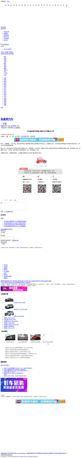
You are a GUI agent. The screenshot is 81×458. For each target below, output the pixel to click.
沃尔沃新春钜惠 (22, 342)
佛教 (5, 104)
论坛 (5, 71)
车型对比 (6, 38)
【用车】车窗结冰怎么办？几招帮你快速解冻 (17, 357)
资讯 (5, 79)
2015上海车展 (7, 49)
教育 (5, 94)
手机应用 (6, 31)
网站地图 (11, 53)
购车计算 (6, 36)
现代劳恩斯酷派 (17, 282)
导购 (5, 60)
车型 (5, 61)
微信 (7, 44)
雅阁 (2, 281)
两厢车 (6, 268)
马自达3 (3, 282)
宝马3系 (11, 281)
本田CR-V (17, 309)
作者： (2, 211)
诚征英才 (33, 453)
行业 (5, 75)
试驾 (5, 58)
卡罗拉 (42, 281)
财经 (5, 81)
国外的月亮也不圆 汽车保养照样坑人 (14, 373)
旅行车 (6, 274)
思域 (19, 281)
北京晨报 (23, 136)
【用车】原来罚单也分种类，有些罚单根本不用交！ (19, 355)
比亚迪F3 (46, 281)
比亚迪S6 (10, 282)
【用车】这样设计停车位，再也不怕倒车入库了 (18, 351)
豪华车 (6, 270)
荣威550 (28, 282)
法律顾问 (50, 453)
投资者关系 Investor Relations (17, 453)
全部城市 (66, 5)
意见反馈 (55, 453)
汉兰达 (16, 302)
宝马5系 (31, 281)
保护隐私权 (39, 453)
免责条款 (45, 453)
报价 (5, 65)
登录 (2, 53)
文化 (5, 96)
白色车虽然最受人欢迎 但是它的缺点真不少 (16, 370)
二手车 (6, 73)
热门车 (6, 265)
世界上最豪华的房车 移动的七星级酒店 (15, 369)
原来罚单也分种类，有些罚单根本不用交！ (16, 375)
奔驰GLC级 (7, 324)
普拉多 (38, 281)
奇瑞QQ (24, 282)
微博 (4, 44)
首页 (5, 78)
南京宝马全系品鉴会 (48, 343)
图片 (5, 63)
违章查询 (6, 35)
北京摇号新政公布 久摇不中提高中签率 (15, 223)
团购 (5, 68)
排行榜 (6, 40)
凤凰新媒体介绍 (5, 453)
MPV (5, 273)
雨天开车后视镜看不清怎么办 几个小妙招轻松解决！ (18, 368)
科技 (5, 91)
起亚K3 (16, 281)
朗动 (6, 282)
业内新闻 (13, 125)
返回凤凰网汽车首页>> (7, 229)
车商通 (6, 52)
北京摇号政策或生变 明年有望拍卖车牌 (15, 224)
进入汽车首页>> (5, 365)
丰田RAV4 (7, 321)
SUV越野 (6, 271)
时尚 (5, 86)
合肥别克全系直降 (35, 342)
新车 (5, 56)
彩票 (5, 103)
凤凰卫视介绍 (62, 453)
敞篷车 (6, 278)
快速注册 (5, 53)
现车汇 (6, 70)
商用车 (11, 52)
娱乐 (5, 83)
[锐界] (9, 316)
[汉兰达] (9, 302)
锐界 (15, 316)
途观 (5, 318)
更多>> (3, 218)
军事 (5, 99)
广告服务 (28, 453)
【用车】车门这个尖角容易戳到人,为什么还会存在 (19, 347)
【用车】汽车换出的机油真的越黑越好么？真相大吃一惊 (20, 353)
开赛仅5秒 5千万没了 (10, 372)
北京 (8, 1)
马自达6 (27, 281)
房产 (5, 89)
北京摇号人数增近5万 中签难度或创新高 (15, 221)
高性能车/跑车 (8, 276)
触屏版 (6, 33)
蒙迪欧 (7, 281)
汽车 (5, 88)
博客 (5, 101)
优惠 (5, 66)
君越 (50, 281)
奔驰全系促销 (10, 342)
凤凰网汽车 (7, 119)
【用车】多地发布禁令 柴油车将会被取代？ (17, 349)
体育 (5, 84)
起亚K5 (23, 281)
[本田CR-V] (9, 309)
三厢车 (6, 266)
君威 (4, 281)
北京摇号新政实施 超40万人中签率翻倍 (15, 226)
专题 (2, 52)
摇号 (15, 200)
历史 (5, 98)
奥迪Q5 (6, 326)
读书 (5, 93)
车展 (2, 46)
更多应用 (3, 27)
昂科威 (6, 319)
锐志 (35, 281)
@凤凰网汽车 (9, 211)
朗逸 (5, 328)
